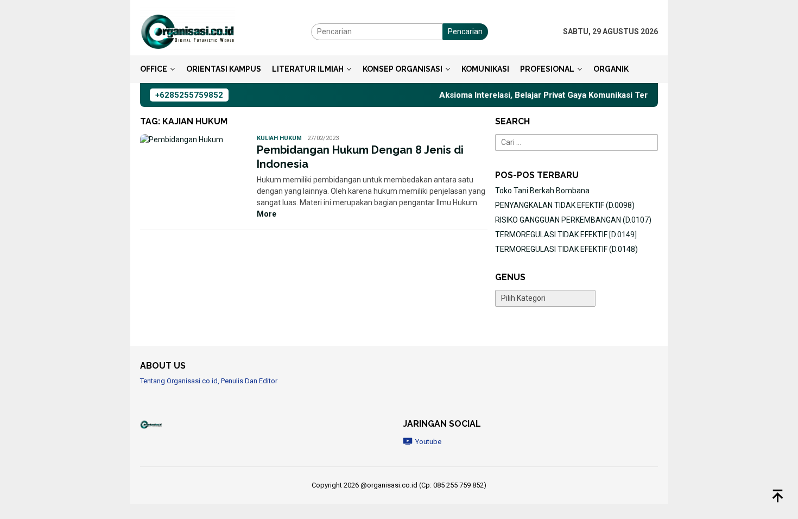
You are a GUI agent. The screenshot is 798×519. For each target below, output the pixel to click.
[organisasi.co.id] (187, 31)
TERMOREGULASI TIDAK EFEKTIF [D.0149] (566, 234)
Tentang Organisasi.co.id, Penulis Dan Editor (208, 381)
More (266, 214)
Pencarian (465, 31)
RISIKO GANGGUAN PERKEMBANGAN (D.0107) (573, 220)
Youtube (428, 442)
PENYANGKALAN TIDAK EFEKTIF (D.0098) (565, 205)
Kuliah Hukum (279, 138)
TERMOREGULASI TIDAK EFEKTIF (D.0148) (566, 249)
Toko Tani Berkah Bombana (542, 190)
